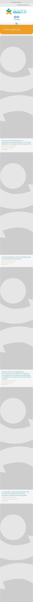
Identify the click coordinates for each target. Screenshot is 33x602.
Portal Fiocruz (4, 1)
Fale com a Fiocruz (16, 2)
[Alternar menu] (16, 23)
